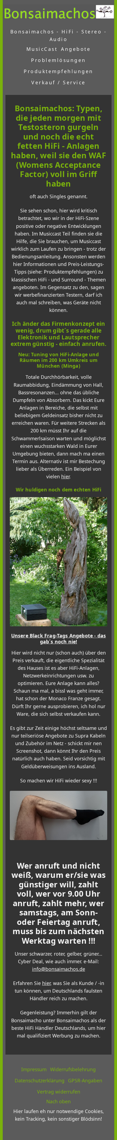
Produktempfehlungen (58, 71)
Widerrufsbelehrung (73, 1069)
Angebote (76, 49)
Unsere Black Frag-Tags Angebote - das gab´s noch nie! (58, 638)
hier (65, 476)
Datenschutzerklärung (39, 1080)
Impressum (34, 1069)
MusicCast (42, 49)
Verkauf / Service (58, 82)
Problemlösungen (58, 60)
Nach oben (58, 1101)
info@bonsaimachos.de (58, 969)
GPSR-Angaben (85, 1080)
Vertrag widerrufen (58, 1091)
